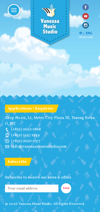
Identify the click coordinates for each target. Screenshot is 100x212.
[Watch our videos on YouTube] (85, 16)
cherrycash (86, 37)
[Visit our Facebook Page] (85, 7)
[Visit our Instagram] (85, 25)
